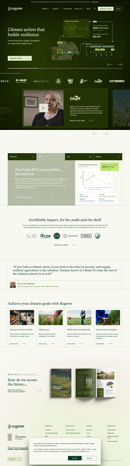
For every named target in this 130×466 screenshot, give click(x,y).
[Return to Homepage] (16, 426)
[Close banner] (125, 1)
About (89, 9)
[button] (46, 9)
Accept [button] (74, 458)
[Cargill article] (56, 81)
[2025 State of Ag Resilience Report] (83, 383)
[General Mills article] (42, 81)
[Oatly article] (28, 81)
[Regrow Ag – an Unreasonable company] (20, 437)
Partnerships (67, 9)
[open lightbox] (44, 108)
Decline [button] (89, 458)
